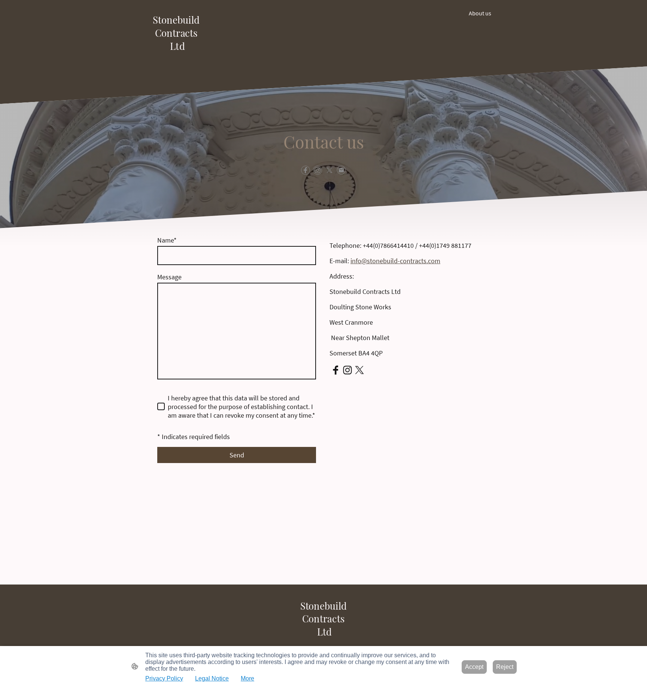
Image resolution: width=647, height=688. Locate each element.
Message (169, 277)
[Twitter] (329, 170)
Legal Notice (212, 678)
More (247, 678)
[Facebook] (305, 170)
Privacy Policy (164, 678)
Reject (504, 667)
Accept (474, 667)
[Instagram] (317, 170)
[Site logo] (176, 57)
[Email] (341, 170)
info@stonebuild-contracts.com (395, 260)
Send (237, 455)
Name (167, 240)
